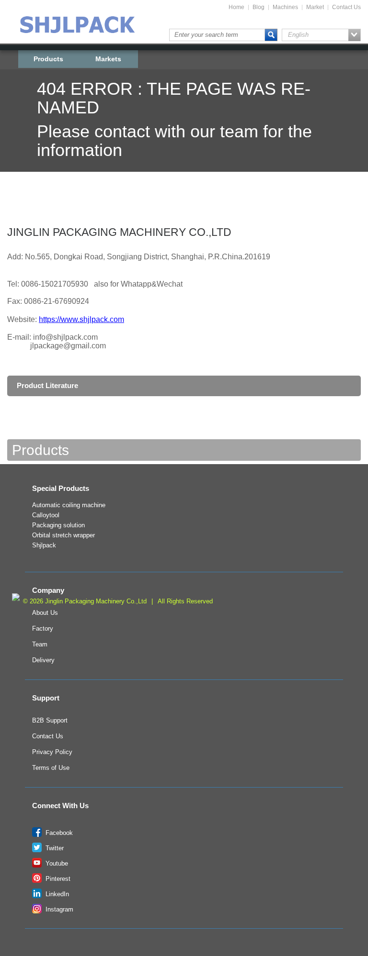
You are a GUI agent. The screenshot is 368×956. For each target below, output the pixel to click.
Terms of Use (50, 768)
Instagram (58, 909)
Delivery (43, 660)
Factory (42, 628)
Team (39, 644)
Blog (258, 7)
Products (48, 59)
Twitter (54, 848)
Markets (108, 59)
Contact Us (346, 7)
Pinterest (57, 879)
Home (236, 7)
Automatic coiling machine (68, 505)
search (271, 35)
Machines (285, 7)
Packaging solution (58, 525)
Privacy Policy (52, 752)
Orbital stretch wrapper (63, 535)
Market (315, 7)
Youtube (56, 863)
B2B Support (50, 720)
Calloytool (45, 515)
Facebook (58, 833)
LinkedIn (56, 894)
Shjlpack (44, 545)
